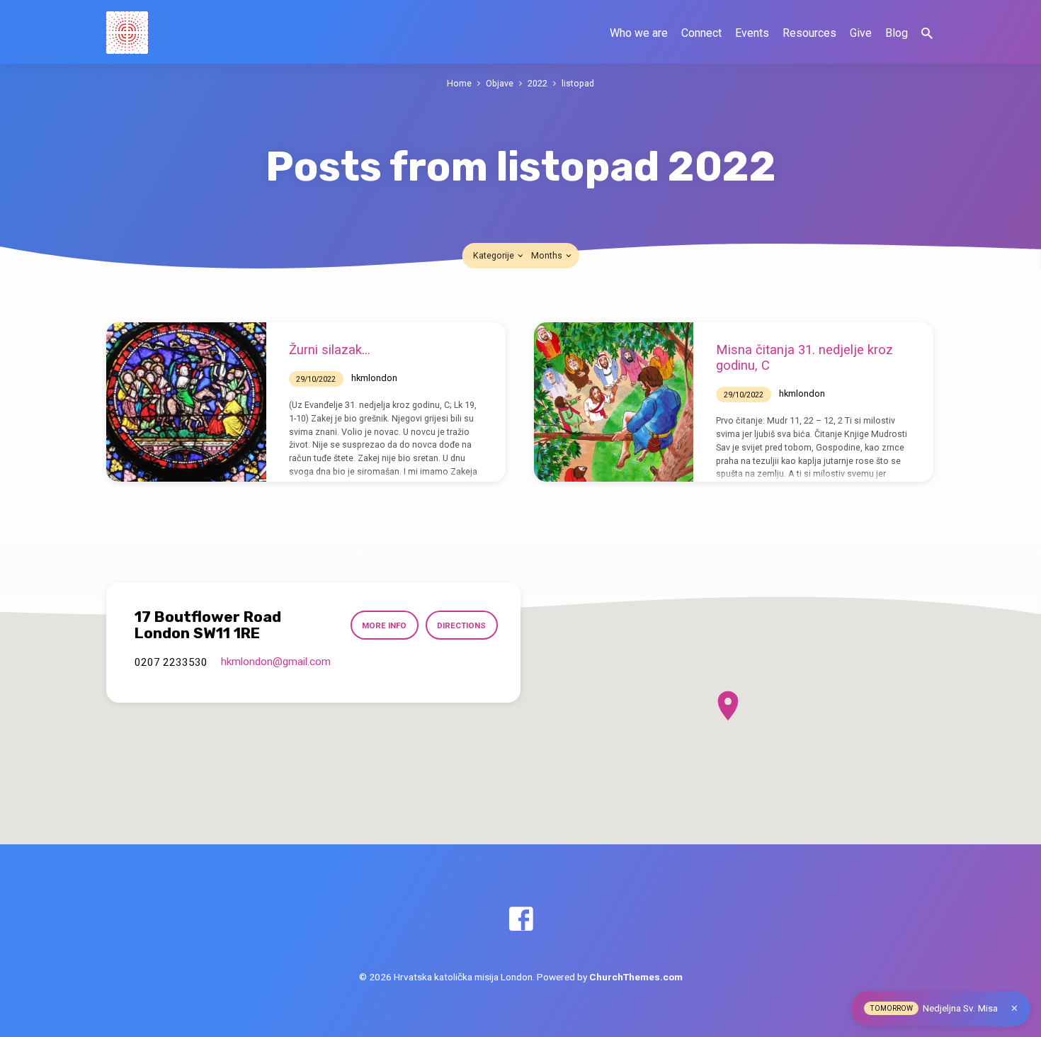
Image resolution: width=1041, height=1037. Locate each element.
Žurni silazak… (329, 349)
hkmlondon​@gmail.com (276, 661)
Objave (499, 83)
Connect (701, 33)
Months (547, 255)
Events (752, 33)
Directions (461, 625)
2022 (537, 83)
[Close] (1014, 1008)
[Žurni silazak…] (186, 402)
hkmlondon (374, 378)
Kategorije (494, 255)
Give (861, 33)
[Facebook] (521, 920)
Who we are (639, 33)
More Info (384, 625)
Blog (896, 33)
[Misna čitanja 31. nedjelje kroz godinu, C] (614, 402)
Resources (809, 33)
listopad (578, 83)
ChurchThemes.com (636, 976)
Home (459, 83)
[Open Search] (927, 33)
